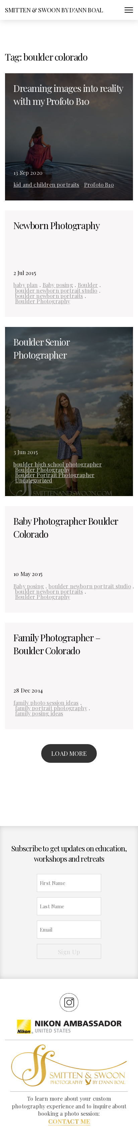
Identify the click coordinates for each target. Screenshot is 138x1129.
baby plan (25, 284)
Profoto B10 (99, 184)
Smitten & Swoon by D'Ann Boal (54, 10)
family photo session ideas (46, 702)
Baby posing (58, 284)
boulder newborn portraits (49, 295)
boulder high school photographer (57, 464)
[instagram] (69, 1002)
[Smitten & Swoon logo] (69, 1065)
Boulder (88, 284)
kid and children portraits (46, 184)
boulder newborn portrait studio (56, 290)
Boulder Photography (42, 301)
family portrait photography (51, 707)
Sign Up (69, 952)
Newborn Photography (56, 225)
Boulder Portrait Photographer (54, 474)
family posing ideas (39, 713)
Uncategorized (33, 480)
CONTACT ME (69, 1121)
